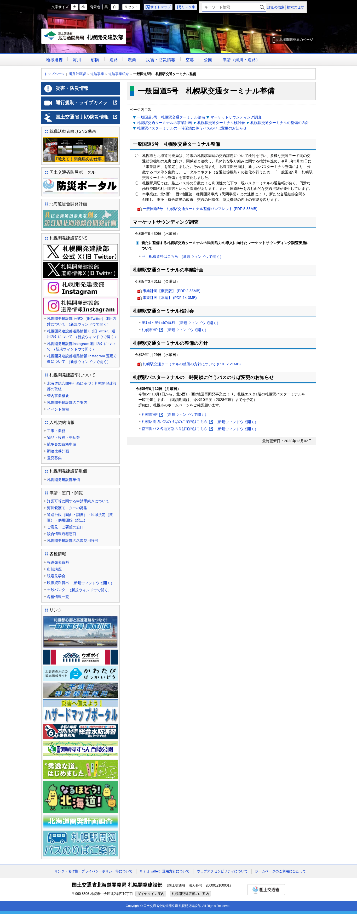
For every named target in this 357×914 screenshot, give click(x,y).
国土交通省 (266, 889)
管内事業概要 (58, 396)
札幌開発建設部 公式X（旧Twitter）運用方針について (81, 321)
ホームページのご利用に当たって (280, 871)
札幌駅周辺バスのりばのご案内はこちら (200, 422)
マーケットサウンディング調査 (236, 117)
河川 (77, 60)
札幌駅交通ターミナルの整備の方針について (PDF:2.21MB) (192, 364)
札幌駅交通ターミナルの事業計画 (164, 123)
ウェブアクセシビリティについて (222, 871)
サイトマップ (160, 7)
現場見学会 (56, 576)
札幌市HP (175, 330)
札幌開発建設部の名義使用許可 (72, 540)
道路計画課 (77, 74)
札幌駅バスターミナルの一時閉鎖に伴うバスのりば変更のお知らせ (192, 128)
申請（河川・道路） (241, 60)
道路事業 (97, 74)
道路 (114, 60)
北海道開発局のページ (296, 40)
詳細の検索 (275, 7)
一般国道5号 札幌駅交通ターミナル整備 (171, 117)
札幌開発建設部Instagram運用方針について (81, 346)
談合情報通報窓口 (61, 534)
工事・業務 (56, 431)
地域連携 (54, 60)
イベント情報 (58, 409)
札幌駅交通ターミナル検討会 (221, 123)
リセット (131, 7)
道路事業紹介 (118, 74)
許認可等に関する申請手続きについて (78, 501)
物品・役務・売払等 (63, 437)
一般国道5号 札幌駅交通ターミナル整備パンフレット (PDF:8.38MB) (200, 209)
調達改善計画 (58, 451)
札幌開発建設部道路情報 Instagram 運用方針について (82, 359)
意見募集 (54, 458)
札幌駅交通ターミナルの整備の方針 (279, 123)
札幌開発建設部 (85, 39)
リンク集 (188, 7)
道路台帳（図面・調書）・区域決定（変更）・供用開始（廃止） (80, 517)
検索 (262, 7)
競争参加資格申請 (61, 444)
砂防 (95, 60)
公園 (208, 60)
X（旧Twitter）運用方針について (164, 871)
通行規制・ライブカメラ (87, 105)
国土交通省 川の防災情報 (87, 119)
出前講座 (54, 569)
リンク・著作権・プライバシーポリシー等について (93, 871)
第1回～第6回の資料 (181, 322)
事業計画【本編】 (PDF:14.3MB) (170, 298)
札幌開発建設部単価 (63, 480)
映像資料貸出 (80, 583)
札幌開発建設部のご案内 (67, 402)
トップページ (54, 74)
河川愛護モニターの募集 (67, 508)
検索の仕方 (295, 7)
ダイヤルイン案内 (150, 894)
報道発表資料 (58, 562)
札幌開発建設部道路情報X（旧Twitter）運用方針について (82, 334)
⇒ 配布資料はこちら (182, 256)
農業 (132, 60)
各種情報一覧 (58, 597)
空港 (190, 60)
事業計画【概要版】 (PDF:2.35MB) (171, 291)
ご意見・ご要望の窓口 (65, 527)
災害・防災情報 (160, 60)
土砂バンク (79, 590)
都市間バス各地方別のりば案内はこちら (200, 429)
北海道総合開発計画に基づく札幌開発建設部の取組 (82, 386)
